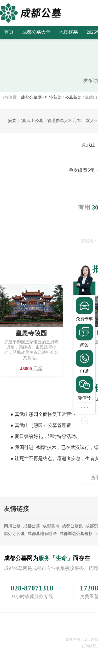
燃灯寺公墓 (14, 533)
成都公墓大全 (36, 32)
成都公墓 (31, 526)
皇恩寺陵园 (31, 333)
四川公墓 (12, 526)
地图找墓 (68, 32)
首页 (9, 32)
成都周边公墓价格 (76, 533)
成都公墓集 (72, 526)
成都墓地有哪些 (42, 533)
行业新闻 (53, 97)
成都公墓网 (31, 97)
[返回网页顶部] (84, 407)
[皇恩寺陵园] (31, 305)
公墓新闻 (73, 97)
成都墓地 (51, 526)
